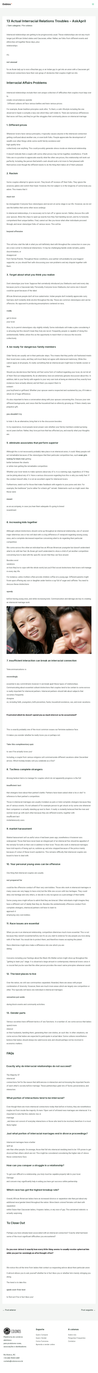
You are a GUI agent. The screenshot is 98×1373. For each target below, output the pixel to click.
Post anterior (9, 1310)
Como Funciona (42, 1341)
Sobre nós (72, 1335)
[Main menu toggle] (93, 4)
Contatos (71, 1341)
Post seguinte (88, 1310)
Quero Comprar (42, 1335)
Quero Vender (41, 1338)
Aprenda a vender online (45, 1344)
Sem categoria (14, 25)
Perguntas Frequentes (76, 1338)
